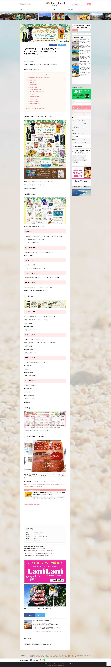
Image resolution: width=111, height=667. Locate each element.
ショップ (53, 9)
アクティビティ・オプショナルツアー (76, 127)
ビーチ (83, 130)
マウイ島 (74, 142)
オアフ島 (74, 139)
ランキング (44, 9)
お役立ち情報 (70, 9)
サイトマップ (50, 663)
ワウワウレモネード (33, 84)
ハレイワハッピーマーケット (35, 89)
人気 (74, 155)
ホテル (73, 130)
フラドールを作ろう (33, 99)
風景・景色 (76, 162)
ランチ (79, 155)
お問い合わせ (71, 663)
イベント (61, 9)
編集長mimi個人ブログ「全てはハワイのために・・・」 (54, 631)
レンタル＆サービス (76, 133)
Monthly (87, 29)
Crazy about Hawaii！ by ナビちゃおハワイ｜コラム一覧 (38, 550)
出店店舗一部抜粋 (31, 80)
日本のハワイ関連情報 (82, 160)
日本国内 (41, 56)
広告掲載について (65, 663)
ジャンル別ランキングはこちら (83, 33)
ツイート (63, 44)
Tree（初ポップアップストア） (36, 91)
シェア (53, 44)
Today (75, 29)
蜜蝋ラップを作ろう (33, 101)
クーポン (85, 110)
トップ (25, 643)
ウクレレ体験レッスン (34, 103)
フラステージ (30, 106)
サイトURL (36, 540)
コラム (27, 9)
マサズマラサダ (32, 82)
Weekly (81, 29)
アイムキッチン (32, 87)
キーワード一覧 (86, 165)
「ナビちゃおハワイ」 (37, 631)
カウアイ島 (84, 142)
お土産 (83, 126)
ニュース (35, 9)
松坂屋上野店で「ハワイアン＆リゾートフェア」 (38, 77)
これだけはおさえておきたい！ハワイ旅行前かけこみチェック (81, 107)
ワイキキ (84, 155)
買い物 (83, 120)
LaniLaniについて (41, 663)
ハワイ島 (83, 139)
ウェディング (84, 133)
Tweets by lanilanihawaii (77, 87)
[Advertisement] (81, 80)
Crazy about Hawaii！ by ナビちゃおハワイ (50, 56)
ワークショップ (30, 94)
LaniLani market (78, 146)
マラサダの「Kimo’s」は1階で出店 (35, 108)
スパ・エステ (74, 123)
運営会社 (46, 663)
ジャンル (79, 9)
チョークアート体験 (33, 96)
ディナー (75, 158)
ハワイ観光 (84, 123)
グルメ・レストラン (76, 120)
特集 (21, 9)
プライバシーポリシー (57, 663)
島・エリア (88, 9)
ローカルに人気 (82, 158)
